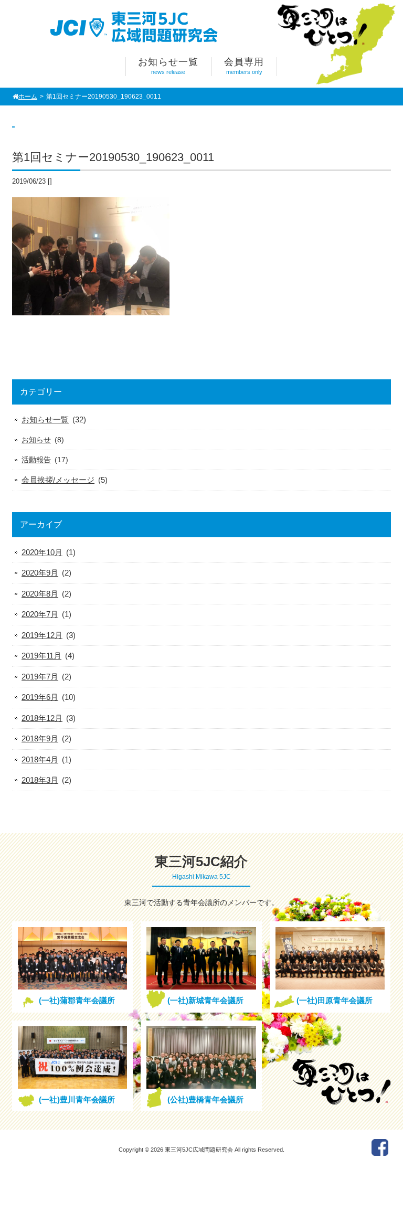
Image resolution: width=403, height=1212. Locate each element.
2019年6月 (40, 697)
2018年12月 (42, 718)
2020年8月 (40, 593)
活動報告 (36, 459)
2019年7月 (40, 676)
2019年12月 (42, 635)
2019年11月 (41, 655)
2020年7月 (40, 614)
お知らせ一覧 (45, 419)
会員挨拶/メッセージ (58, 479)
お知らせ (36, 439)
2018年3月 (40, 779)
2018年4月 (40, 759)
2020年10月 (42, 552)
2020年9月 (40, 572)
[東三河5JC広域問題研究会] (136, 41)
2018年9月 (40, 738)
